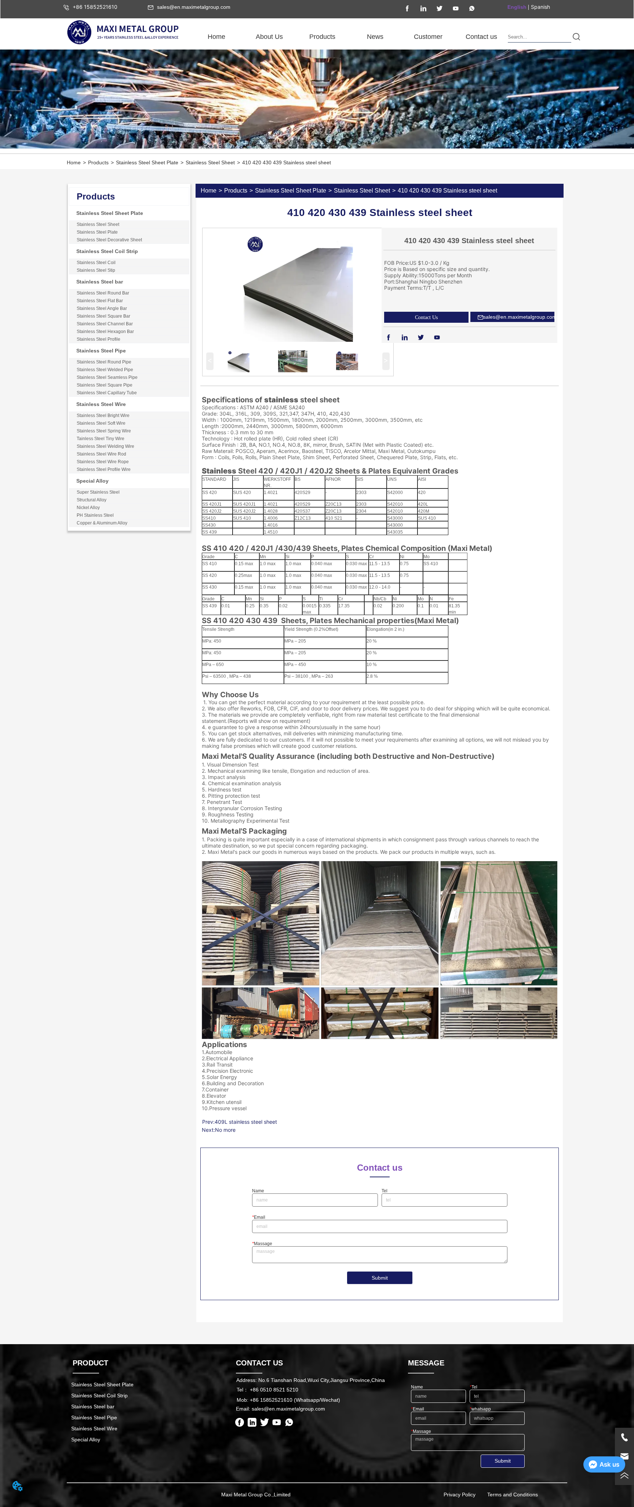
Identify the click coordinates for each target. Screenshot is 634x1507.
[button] (269, 37)
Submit (380, 1278)
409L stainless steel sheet (246, 1122)
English (516, 7)
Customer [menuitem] (428, 36)
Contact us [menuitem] (481, 36)
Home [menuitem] (216, 36)
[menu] (348, 37)
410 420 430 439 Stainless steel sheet (286, 162)
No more (225, 1130)
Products (98, 162)
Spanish (540, 7)
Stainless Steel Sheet (210, 162)
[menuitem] (269, 37)
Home (74, 162)
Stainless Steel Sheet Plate (147, 162)
